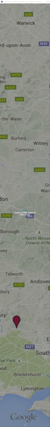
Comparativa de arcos (31, 1)
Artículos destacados (21, 1)
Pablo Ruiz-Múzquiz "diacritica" (22, 216)
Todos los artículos (8, 1)
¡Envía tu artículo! (38, 1)
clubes (24, 210)
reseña (26, 210)
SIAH (26, 1)
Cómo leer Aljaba (14, 1)
